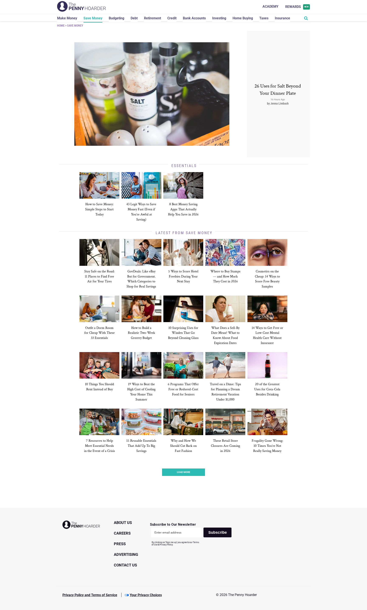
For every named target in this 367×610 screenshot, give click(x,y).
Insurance (282, 18)
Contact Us (125, 565)
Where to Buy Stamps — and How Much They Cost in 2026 (225, 276)
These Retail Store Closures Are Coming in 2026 (225, 446)
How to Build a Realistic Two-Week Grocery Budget (141, 333)
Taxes (263, 18)
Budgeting (116, 18)
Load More (183, 472)
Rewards (297, 7)
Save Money (92, 18)
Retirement (152, 18)
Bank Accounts (194, 18)
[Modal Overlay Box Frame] (192, 534)
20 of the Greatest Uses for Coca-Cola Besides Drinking (267, 389)
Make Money (67, 18)
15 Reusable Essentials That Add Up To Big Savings (141, 446)
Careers (122, 533)
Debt (134, 18)
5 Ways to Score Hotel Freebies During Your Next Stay (183, 276)
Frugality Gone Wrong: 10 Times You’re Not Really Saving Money (267, 446)
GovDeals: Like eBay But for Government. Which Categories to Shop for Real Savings (141, 279)
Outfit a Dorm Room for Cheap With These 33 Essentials (99, 333)
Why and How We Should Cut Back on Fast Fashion (183, 446)
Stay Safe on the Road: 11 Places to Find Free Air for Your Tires (99, 276)
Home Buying (243, 18)
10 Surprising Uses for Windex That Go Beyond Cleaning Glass (183, 333)
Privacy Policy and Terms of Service (89, 595)
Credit (171, 18)
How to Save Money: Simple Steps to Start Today (99, 209)
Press (120, 544)
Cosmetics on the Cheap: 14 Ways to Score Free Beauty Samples (267, 279)
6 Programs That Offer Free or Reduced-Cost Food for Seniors (183, 389)
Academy (270, 6)
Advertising (126, 554)
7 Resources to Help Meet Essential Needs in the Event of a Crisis (99, 446)
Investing (219, 18)
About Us (123, 522)
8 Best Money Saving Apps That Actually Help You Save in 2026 (183, 209)
